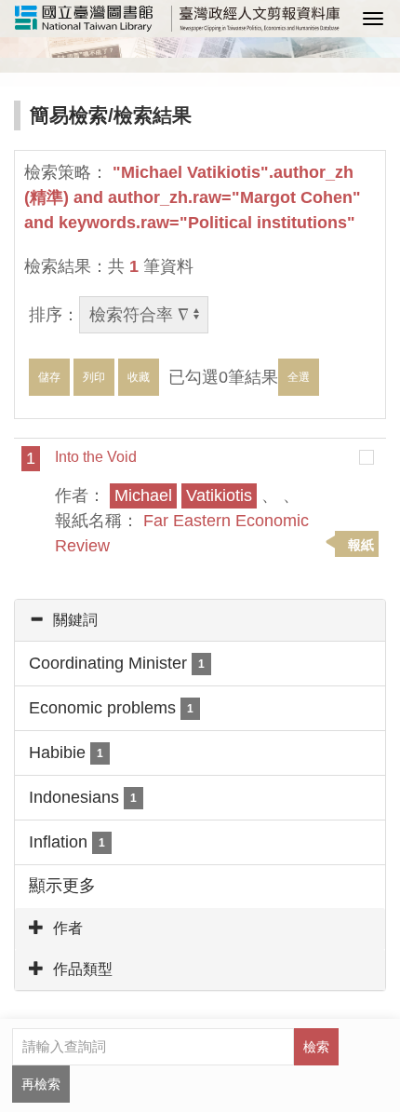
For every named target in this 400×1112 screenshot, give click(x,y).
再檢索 (40, 1084)
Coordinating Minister (117, 663)
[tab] (200, 620)
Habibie (66, 752)
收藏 (138, 377)
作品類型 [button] (83, 969)
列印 (94, 377)
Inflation (67, 842)
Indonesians (83, 797)
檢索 (316, 1046)
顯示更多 (62, 885)
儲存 (49, 377)
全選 (298, 377)
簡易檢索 (69, 115)
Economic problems (111, 707)
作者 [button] (68, 928)
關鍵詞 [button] (75, 620)
